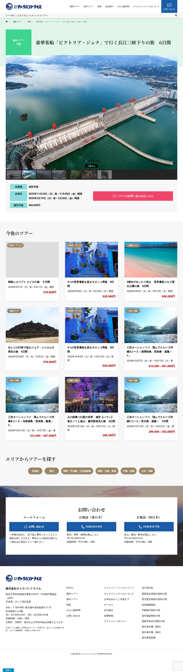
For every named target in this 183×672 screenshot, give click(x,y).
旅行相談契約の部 (151, 615)
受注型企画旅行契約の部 (154, 599)
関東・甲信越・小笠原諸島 (77, 471)
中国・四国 (128, 471)
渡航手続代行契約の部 (153, 621)
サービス (108, 604)
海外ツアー (89, 6)
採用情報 (108, 615)
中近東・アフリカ (15, 245)
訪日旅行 (109, 6)
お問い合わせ (169, 9)
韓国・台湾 (73, 380)
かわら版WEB (123, 6)
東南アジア (133, 245)
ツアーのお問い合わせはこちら (135, 196)
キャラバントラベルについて (146, 6)
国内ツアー (75, 6)
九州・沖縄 (133, 311)
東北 (51, 471)
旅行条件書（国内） (152, 626)
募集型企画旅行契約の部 (154, 593)
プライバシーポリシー (115, 621)
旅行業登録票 (149, 637)
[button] (10, 112)
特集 (100, 6)
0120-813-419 (94, 526)
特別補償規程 (149, 604)
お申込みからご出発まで (116, 599)
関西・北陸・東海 (107, 471)
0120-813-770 (151, 526)
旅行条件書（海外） (152, 632)
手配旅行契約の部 (151, 610)
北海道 (35, 471)
